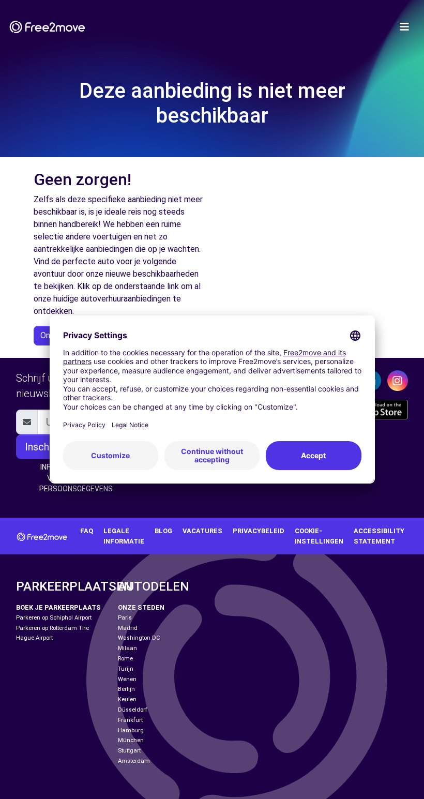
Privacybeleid (258, 531)
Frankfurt (130, 720)
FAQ (86, 531)
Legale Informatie (123, 536)
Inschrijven (49, 447)
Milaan (127, 648)
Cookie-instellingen (319, 536)
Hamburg (131, 730)
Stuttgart (129, 750)
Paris (125, 617)
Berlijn (126, 689)
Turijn (125, 669)
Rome (125, 658)
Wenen (127, 679)
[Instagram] (397, 380)
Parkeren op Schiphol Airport (54, 617)
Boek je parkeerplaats (58, 607)
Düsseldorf (132, 709)
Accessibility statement (379, 536)
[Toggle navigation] (404, 27)
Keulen (127, 699)
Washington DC (139, 638)
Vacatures (202, 531)
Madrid (128, 628)
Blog (163, 531)
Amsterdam (134, 761)
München (131, 740)
